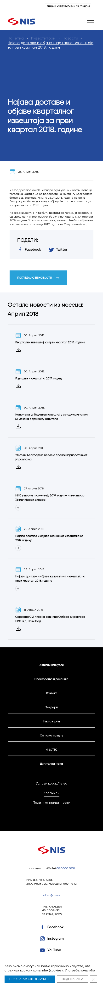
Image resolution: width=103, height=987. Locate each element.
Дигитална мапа (51, 763)
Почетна (16, 38)
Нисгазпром (51, 721)
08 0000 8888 (66, 868)
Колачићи (51, 793)
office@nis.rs (51, 895)
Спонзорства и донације (51, 679)
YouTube (54, 950)
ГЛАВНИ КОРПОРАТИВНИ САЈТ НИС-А (68, 6)
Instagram (55, 938)
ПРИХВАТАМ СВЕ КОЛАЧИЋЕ (29, 979)
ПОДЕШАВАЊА (72, 979)
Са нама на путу (51, 735)
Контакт (51, 693)
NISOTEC (51, 749)
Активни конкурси (52, 665)
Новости (70, 38)
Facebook (55, 927)
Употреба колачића (80, 970)
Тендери (52, 707)
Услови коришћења (51, 783)
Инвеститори (43, 38)
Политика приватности (51, 802)
